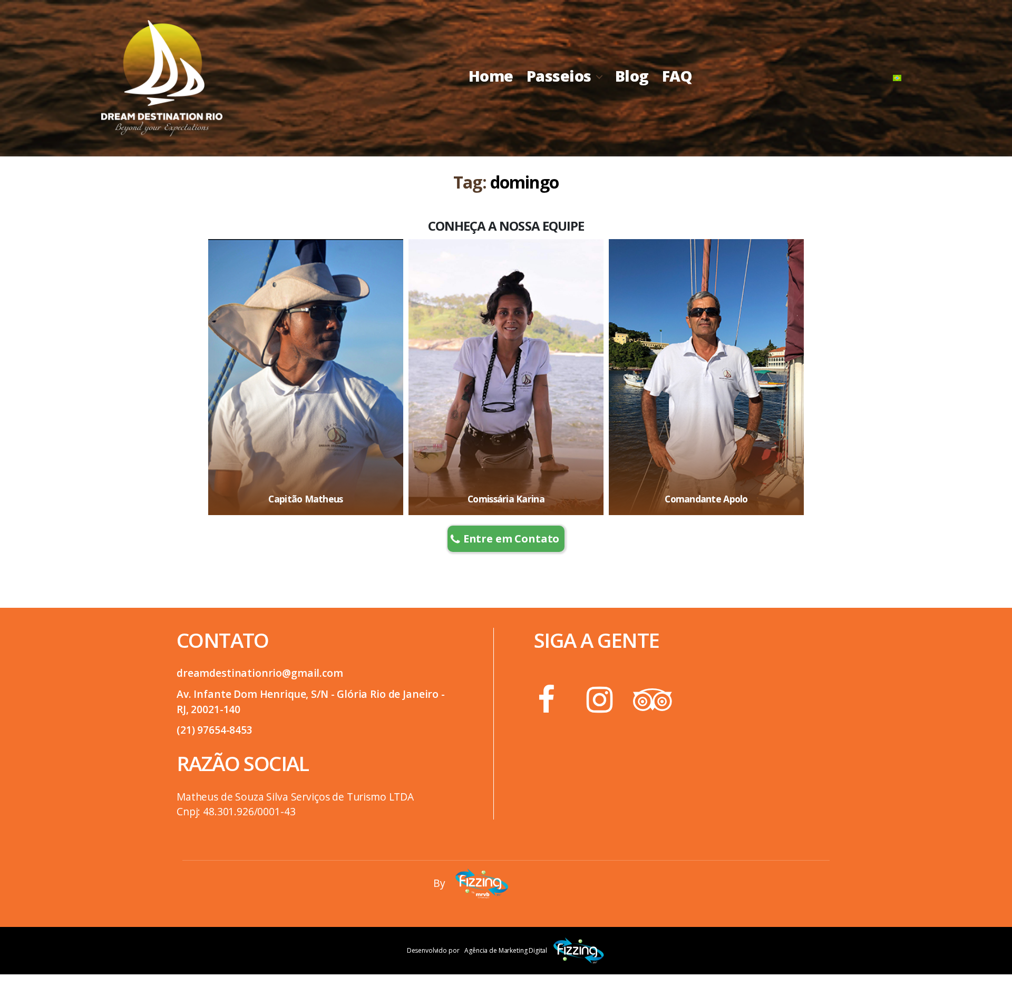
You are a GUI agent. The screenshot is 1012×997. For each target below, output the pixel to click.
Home (491, 76)
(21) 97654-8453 (214, 730)
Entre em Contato (511, 538)
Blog (632, 76)
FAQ (677, 76)
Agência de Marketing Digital (505, 950)
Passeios (559, 76)
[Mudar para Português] (897, 78)
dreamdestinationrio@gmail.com (260, 673)
